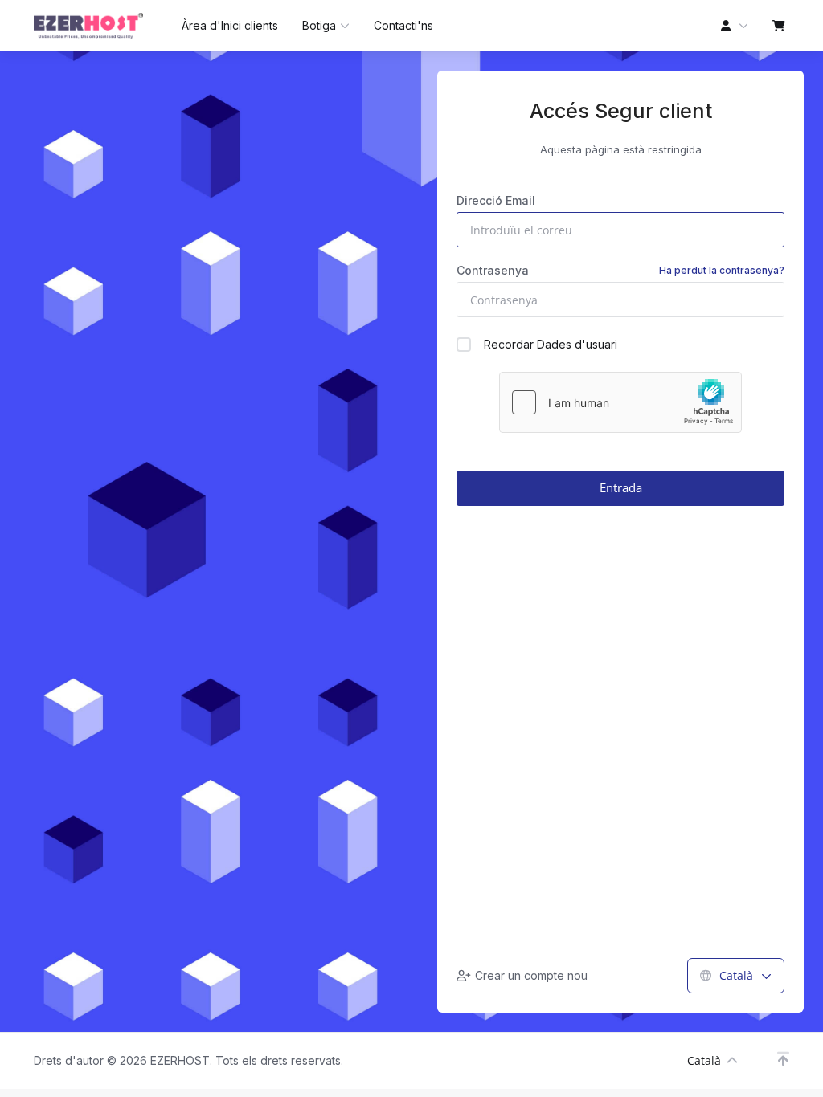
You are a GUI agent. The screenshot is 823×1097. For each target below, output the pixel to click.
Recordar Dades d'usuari (550, 344)
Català (736, 975)
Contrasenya (620, 270)
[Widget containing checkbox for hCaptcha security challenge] (620, 402)
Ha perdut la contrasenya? (721, 270)
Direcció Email (496, 200)
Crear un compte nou (531, 975)
